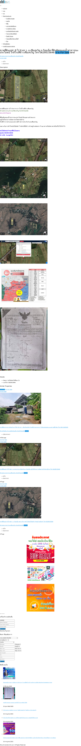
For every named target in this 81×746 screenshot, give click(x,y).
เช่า (4, 13)
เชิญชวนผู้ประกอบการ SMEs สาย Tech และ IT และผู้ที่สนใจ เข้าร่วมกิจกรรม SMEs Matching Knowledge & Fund (27, 682)
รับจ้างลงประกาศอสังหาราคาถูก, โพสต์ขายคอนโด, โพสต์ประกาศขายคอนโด (19, 710)
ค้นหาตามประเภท (7, 16)
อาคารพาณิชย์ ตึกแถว (11, 26)
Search (2, 661)
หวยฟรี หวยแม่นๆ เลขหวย (9, 46)
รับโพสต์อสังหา (6, 44)
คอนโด (8, 21)
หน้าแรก (5, 8)
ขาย (4, 11)
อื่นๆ (7, 41)
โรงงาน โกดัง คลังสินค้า (11, 34)
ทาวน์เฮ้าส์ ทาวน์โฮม (11, 28)
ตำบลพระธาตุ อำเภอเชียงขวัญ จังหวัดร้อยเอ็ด (11, 56)
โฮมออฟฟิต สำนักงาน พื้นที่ (12, 39)
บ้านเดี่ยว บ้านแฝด (10, 18)
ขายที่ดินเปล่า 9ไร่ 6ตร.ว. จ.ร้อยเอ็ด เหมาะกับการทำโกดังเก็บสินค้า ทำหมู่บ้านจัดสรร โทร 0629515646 (26, 521)
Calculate (3, 628)
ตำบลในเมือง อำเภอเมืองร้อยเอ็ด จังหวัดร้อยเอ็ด (12, 431)
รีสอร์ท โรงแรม (9, 36)
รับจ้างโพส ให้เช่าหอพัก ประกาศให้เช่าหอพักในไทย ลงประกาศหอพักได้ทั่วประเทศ (20, 717)
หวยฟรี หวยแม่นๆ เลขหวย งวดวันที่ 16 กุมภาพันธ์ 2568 (15, 702)
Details (27, 431)
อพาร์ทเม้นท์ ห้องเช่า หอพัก (12, 31)
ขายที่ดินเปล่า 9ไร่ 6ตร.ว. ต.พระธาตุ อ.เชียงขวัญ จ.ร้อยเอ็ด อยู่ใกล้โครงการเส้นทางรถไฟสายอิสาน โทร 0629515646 (30, 469)
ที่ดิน (7, 23)
